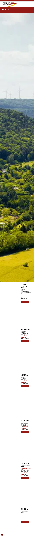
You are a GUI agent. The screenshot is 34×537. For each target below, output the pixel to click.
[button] (2, 535)
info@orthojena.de (25, 335)
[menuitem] (8, 4)
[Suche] (31, 4)
